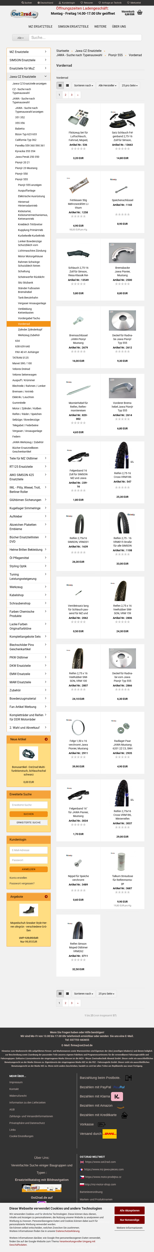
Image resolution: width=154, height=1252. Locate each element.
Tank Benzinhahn (28, 297)
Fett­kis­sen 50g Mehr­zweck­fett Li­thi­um (78, 204)
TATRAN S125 (20, 357)
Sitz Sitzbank (25, 282)
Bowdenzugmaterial (23, 698)
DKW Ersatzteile (20, 665)
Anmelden (28, 869)
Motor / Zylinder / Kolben (26, 408)
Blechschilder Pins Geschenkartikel (22, 647)
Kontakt (14, 1089)
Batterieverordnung (91, 1191)
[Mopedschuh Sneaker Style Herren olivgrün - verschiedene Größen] (28, 910)
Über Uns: (41, 1158)
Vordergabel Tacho (29, 318)
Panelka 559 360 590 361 (30, 145)
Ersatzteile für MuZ (22, 68)
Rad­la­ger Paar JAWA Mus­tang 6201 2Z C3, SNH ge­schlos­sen (122, 744)
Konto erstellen (18, 877)
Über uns (119, 26)
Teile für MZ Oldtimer (24, 458)
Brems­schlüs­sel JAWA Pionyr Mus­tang (78, 339)
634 (17, 340)
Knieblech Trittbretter (30, 224)
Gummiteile (19, 402)
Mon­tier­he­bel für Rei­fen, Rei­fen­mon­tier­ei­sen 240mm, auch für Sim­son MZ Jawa (78, 406)
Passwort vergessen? (22, 883)
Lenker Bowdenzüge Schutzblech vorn (30, 243)
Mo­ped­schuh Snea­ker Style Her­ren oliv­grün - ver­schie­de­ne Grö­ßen (28, 926)
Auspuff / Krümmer (23, 380)
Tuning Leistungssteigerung (23, 577)
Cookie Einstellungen (21, 1136)
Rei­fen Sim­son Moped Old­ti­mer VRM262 (78, 947)
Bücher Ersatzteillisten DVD (24, 539)
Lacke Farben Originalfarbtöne (20, 626)
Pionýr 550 (21, 173)
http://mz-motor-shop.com (100, 1184)
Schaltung (24, 271)
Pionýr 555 (21, 179)
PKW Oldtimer (19, 657)
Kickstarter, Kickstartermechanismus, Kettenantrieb (33, 215)
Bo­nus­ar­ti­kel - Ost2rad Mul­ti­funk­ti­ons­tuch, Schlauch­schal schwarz (28, 771)
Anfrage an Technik (111, 3)
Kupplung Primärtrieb (30, 230)
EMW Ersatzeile (20, 674)
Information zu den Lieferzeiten (27, 1102)
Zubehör (15, 690)
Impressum (16, 1082)
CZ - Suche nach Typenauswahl (21, 91)
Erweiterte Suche (29, 822)
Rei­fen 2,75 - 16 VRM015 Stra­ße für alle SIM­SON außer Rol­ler (122, 542)
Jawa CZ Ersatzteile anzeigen (29, 83)
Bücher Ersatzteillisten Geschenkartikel (25, 449)
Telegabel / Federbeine (25, 425)
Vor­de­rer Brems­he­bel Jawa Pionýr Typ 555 (122, 406)
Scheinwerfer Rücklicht (31, 276)
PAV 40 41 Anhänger (27, 352)
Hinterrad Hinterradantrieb (27, 203)
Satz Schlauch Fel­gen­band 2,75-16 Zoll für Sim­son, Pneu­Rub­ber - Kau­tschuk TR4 (122, 136)
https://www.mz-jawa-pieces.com (104, 1169)
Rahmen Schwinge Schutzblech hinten (29, 263)
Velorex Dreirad (21, 368)
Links (12, 1129)
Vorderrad (24, 323)
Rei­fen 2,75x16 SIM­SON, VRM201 (78, 540)
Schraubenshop (20, 603)
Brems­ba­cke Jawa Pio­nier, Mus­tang (122, 271)
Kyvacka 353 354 (25, 151)
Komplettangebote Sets (25, 636)
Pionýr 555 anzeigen (30, 184)
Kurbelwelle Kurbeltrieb (31, 235)
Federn (16, 436)
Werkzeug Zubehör (29, 335)
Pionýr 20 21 (22, 162)
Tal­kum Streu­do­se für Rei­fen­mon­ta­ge (122, 880)
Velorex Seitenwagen (24, 374)
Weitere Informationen (130, 1227)
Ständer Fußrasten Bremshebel (29, 290)
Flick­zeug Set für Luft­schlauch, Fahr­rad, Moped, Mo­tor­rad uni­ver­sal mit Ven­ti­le (78, 136)
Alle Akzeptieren (130, 1210)
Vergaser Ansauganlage (32, 303)
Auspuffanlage (26, 190)
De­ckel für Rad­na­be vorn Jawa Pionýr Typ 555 (122, 677)
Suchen (28, 3)
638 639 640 (22, 346)
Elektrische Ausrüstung (31, 196)
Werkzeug (16, 587)
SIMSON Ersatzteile (73, 26)
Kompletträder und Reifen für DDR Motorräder (26, 717)
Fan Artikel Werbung (23, 707)
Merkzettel (135, 3)
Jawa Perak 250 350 (27, 156)
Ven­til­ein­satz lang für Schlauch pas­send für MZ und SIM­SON (78, 609)
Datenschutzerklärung (67, 1231)
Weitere (100, 26)
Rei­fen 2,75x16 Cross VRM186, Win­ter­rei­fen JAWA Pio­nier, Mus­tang (122, 815)
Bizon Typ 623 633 (26, 134)
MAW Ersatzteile (20, 682)
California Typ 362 (25, 139)
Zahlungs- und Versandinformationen (31, 1116)
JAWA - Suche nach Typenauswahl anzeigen (29, 109)
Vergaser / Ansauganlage (27, 430)
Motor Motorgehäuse (30, 256)
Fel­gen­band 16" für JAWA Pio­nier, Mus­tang (78, 812)
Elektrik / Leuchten (23, 397)
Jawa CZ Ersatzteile (23, 76)
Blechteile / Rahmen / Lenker (29, 385)
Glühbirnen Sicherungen (25, 500)
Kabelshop (17, 595)
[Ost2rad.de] (24, 14)
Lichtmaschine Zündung (32, 250)
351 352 (20, 117)
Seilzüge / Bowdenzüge (25, 419)
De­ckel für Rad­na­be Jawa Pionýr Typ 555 (122, 339)
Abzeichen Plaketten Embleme (23, 527)
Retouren (88, 3)
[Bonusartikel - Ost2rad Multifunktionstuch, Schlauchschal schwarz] (28, 753)
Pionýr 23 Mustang (26, 168)
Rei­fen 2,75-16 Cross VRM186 (122, 475)
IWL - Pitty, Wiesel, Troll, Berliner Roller (25, 490)
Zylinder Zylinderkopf (30, 329)
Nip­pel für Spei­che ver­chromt (78, 878)
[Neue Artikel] (46, 739)
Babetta (20, 128)
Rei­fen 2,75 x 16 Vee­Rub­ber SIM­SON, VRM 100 (78, 677)
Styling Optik (18, 566)
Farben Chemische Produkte (22, 614)
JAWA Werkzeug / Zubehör (28, 442)
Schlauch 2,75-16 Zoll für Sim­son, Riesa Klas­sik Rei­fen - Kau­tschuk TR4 (78, 271)
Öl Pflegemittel (19, 558)
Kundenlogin (68, 3)
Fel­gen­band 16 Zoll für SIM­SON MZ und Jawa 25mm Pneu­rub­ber (78, 474)
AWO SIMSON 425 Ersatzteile (22, 477)
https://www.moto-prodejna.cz (103, 1176)
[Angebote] (46, 897)
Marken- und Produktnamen (96, 1199)
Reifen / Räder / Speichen (27, 414)
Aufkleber (16, 516)
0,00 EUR (28, 782)
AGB (12, 1109)
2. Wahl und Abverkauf (25, 727)
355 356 (20, 122)
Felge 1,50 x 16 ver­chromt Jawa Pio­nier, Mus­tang (78, 744)
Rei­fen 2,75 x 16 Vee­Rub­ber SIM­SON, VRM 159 (122, 609)
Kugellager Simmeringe (25, 508)
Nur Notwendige (129, 1219)
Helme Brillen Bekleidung (26, 549)
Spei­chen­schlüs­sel (122, 200)
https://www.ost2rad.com (100, 1161)
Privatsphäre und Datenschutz (27, 1123)
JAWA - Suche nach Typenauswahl (23, 100)
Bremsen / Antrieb (22, 391)
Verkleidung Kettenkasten (26, 310)
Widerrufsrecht (18, 1095)
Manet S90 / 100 (22, 363)
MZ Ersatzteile (40, 26)
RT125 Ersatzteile (21, 466)
